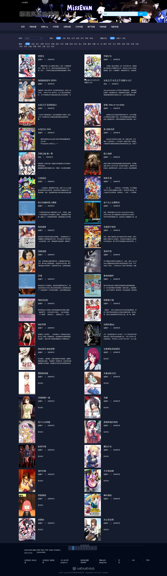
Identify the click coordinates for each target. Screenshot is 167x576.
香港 (68, 38)
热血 (33, 44)
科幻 (75, 44)
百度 (119, 560)
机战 (71, 44)
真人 (80, 44)
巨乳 (25, 46)
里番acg (44, 26)
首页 (23, 26)
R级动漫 (33, 26)
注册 (145, 2)
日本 (82, 38)
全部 (58, 38)
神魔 (66, 44)
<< (70, 548)
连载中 (118, 38)
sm (98, 44)
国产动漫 (91, 26)
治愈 (123, 44)
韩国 (86, 38)
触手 (105, 44)
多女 (52, 46)
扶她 (30, 46)
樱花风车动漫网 (39, 14)
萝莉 (118, 44)
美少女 (47, 44)
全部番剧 (25, 2)
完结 (124, 38)
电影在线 (114, 26)
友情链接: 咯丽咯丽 (48, 560)
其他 (91, 38)
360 (133, 560)
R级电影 (103, 26)
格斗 (37, 44)
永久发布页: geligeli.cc (65, 560)
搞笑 (57, 44)
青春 (84, 44)
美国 (77, 38)
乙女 (114, 44)
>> (95, 548)
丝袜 (137, 44)
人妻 (43, 46)
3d (101, 44)
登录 (141, 2)
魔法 (89, 44)
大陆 (64, 38)
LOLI (62, 44)
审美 (128, 44)
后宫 (109, 44)
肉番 (94, 44)
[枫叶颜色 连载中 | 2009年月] (110, 505)
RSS (147, 560)
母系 (39, 46)
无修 (132, 44)
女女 (48, 46)
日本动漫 (79, 26)
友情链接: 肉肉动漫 (30, 560)
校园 (52, 44)
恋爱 (42, 44)
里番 (34, 46)
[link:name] (28, 553)
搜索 (141, 14)
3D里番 (56, 26)
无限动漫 (67, 26)
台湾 (73, 38)
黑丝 (21, 46)
